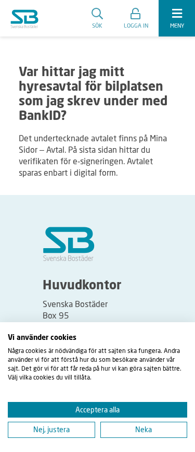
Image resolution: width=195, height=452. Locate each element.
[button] (136, 18)
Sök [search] (97, 25)
